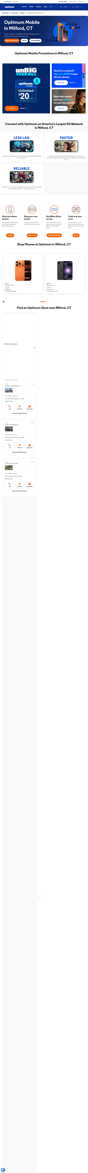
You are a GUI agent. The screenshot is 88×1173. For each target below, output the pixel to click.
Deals (45, 6)
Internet (24, 6)
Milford (23, 13)
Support (66, 7)
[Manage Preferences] (3, 1170)
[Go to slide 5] (48, 301)
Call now (24, 40)
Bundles (38, 6)
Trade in (76, 235)
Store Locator (72, 1)
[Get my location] (34, 347)
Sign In (77, 7)
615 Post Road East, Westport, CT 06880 (14, 437)
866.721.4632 (63, 1)
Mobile (31, 6)
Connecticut (14, 13)
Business (16, 1)
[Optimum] (10, 7)
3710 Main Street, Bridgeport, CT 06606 (14, 398)
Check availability (35, 40)
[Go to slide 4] (47, 301)
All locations (5, 13)
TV (51, 6)
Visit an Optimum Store (54, 235)
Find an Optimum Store (12, 40)
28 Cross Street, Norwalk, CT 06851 (13, 476)
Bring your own (32, 235)
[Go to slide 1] (39, 301)
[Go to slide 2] (40, 301)
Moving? (81, 1)
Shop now (10, 235)
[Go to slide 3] (44, 301)
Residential (8, 1)
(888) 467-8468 (8, 401)
